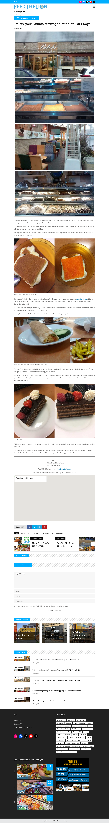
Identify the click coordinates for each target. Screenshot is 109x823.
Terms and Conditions (23, 728)
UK (53, 533)
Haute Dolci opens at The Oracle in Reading (49, 701)
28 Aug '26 (35, 673)
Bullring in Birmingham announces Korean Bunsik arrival (56, 680)
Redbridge (75, 743)
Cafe (75, 723)
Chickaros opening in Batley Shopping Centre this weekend (56, 691)
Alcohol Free (61, 720)
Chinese (67, 726)
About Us (16, 1)
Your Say (18, 15)
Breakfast (60, 723)
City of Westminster (79, 726)
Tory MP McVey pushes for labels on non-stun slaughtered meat (45, 12)
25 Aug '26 (35, 704)
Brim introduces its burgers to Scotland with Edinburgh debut (57, 670)
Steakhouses (76, 746)
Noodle (89, 737)
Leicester (83, 734)
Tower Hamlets (62, 749)
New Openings (19, 657)
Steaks (85, 746)
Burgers (68, 723)
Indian (86, 732)
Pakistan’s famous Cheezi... (25, 636)
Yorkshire (73, 752)
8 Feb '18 (32, 18)
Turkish (72, 749)
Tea (91, 746)
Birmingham (81, 720)
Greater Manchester (63, 732)
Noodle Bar (60, 740)
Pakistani (60, 743)
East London (76, 729)
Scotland (84, 743)
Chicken (59, 726)
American (71, 720)
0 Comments (24, 18)
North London (71, 740)
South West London (63, 746)
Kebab (75, 734)
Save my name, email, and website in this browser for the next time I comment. (42, 606)
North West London (84, 740)
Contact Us (25, 1)
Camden (82, 723)
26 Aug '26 (35, 694)
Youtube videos (81, 299)
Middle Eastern (45, 533)
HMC (79, 732)
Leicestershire (61, 737)
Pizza (68, 743)
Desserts (23, 533)
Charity (89, 723)
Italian (59, 734)
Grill (74, 732)
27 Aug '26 (35, 683)
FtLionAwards (87, 729)
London (36, 533)
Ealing (29, 533)
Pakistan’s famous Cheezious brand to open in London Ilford (56, 660)
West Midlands (62, 752)
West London (59, 533)
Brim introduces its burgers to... (54, 636)
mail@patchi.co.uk (64, 469)
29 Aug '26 (35, 663)
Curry (90, 726)
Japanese (67, 734)
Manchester (80, 737)
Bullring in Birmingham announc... (79, 635)
